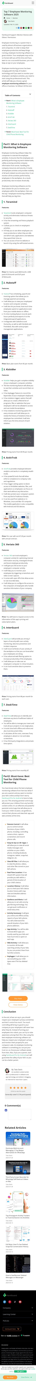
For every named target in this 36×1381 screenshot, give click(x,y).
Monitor (15, 18)
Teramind (11, 107)
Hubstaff (11, 110)
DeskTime (11, 127)
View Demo (18, 1005)
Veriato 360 (12, 121)
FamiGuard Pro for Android (12, 798)
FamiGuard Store (10, 1329)
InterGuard (12, 124)
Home (8, 18)
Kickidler (11, 114)
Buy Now (18, 998)
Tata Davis (18, 1069)
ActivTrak (11, 117)
